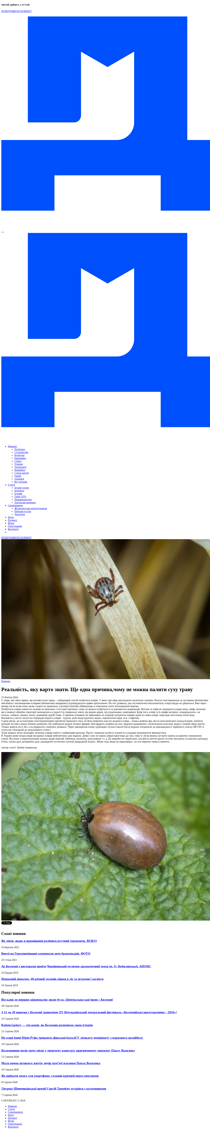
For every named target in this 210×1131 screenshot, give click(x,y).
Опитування (15, 526)
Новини (12, 446)
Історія (18, 493)
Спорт (17, 461)
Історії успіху (21, 487)
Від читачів (20, 481)
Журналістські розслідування (30, 508)
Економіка (20, 458)
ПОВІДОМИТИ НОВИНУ (16, 11)
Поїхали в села (22, 511)
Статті (11, 484)
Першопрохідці (23, 499)
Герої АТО (20, 496)
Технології (20, 467)
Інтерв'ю (19, 490)
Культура (19, 455)
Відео (11, 523)
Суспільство (21, 452)
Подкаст (12, 520)
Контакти (13, 529)
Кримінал (19, 470)
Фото (11, 517)
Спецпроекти (15, 505)
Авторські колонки (25, 502)
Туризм (18, 464)
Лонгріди (19, 514)
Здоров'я (19, 478)
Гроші (17, 475)
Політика (19, 449)
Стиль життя (21, 473)
